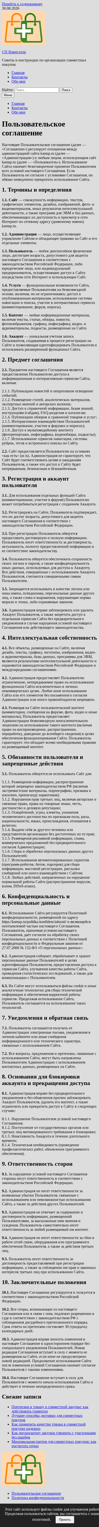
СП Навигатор (14, 52)
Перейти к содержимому (22, 4)
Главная (18, 73)
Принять (65, 1519)
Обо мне (18, 81)
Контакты (20, 77)
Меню (8, 95)
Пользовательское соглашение (36, 1493)
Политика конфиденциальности (38, 1498)
